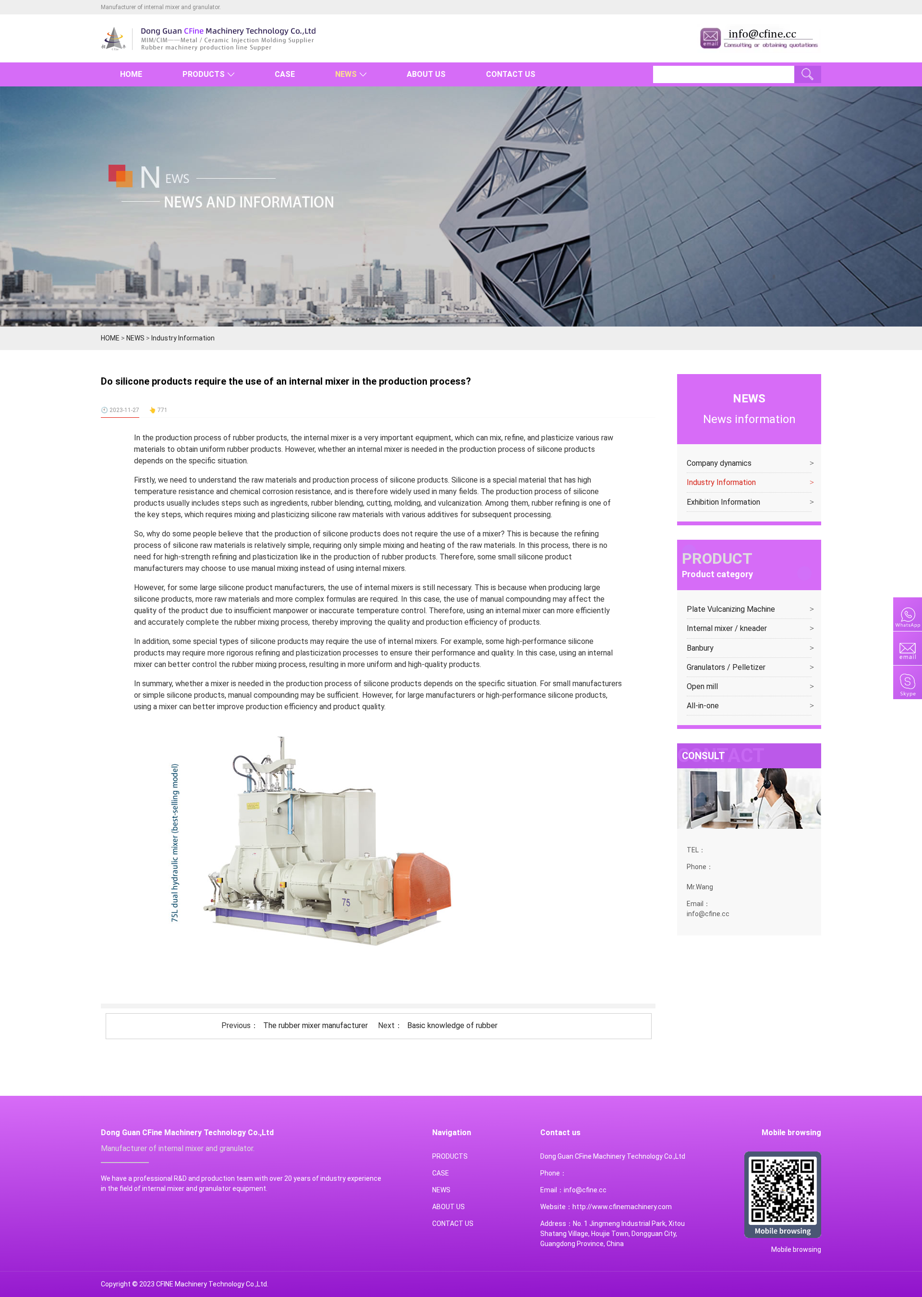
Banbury (700, 648)
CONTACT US (510, 74)
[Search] (807, 74)
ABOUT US (426, 74)
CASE (285, 74)
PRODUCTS (203, 74)
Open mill (702, 686)
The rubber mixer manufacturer (315, 1025)
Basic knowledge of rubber (452, 1025)
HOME (131, 74)
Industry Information (183, 338)
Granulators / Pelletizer (726, 667)
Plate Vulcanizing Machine (731, 609)
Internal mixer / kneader (727, 628)
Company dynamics (719, 463)
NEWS (346, 74)
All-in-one (703, 705)
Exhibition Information (723, 502)
